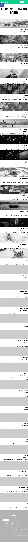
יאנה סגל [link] (22, 537)
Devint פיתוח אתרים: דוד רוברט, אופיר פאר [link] (19, 538)
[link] (2, 5)
